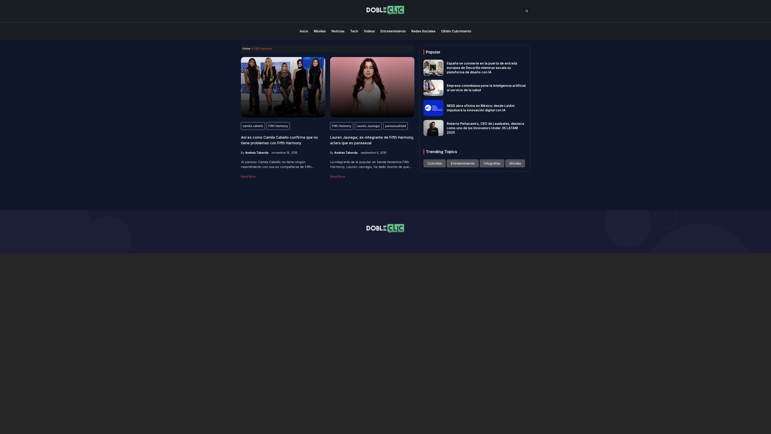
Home (246, 48)
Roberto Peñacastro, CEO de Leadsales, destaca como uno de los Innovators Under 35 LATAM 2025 (485, 128)
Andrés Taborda (256, 152)
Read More (248, 176)
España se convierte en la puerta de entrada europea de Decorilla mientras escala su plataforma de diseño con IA (482, 67)
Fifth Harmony (278, 126)
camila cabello (253, 126)
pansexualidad (395, 126)
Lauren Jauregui (368, 126)
